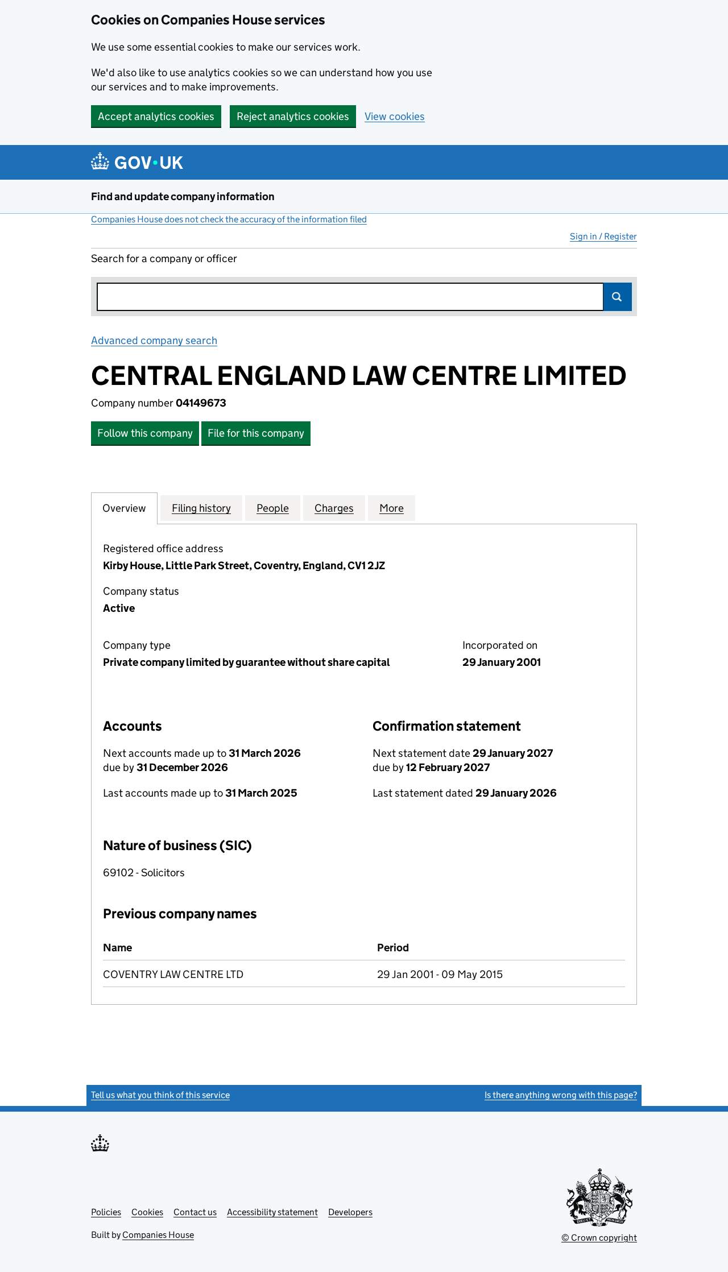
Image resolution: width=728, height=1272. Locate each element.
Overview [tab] (124, 508)
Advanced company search (154, 340)
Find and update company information (183, 196)
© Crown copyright (599, 1237)
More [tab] (391, 508)
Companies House (158, 1234)
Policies (106, 1212)
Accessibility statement (272, 1212)
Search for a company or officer (164, 258)
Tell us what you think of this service (160, 1094)
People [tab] (273, 508)
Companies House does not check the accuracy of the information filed (229, 219)
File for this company (256, 433)
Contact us (195, 1212)
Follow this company (145, 433)
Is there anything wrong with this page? (561, 1094)
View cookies (395, 116)
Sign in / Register (603, 236)
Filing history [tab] (201, 508)
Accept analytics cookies (156, 116)
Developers (350, 1212)
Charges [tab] (334, 508)
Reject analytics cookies (293, 116)
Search (617, 297)
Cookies (147, 1212)
